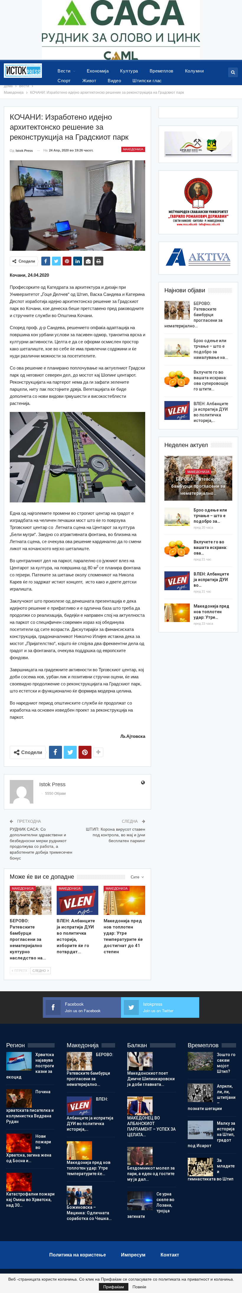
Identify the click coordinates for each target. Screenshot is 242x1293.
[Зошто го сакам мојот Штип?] (200, 1061)
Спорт (64, 80)
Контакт (170, 1254)
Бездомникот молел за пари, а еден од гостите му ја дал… (151, 1174)
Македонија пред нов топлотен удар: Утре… (211, 612)
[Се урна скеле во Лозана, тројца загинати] (140, 1200)
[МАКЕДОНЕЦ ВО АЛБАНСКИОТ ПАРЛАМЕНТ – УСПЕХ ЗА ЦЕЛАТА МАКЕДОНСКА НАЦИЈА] (140, 1105)
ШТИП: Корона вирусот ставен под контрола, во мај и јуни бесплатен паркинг (115, 835)
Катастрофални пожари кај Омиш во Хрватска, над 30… (30, 1200)
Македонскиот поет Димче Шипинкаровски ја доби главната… (151, 1079)
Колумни (194, 70)
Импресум (133, 1254)
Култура (129, 70)
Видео (114, 80)
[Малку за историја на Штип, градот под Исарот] (200, 1130)
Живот (89, 80)
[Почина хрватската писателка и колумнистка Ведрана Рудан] (19, 1098)
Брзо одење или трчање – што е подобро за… (210, 516)
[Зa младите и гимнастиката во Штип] (200, 1167)
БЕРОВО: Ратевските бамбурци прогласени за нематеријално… (193, 314)
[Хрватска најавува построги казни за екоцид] (19, 1061)
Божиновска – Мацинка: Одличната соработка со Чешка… (89, 1213)
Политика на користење (77, 1254)
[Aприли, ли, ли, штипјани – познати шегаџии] (200, 1092)
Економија (98, 70)
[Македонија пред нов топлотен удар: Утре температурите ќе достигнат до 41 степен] (124, 900)
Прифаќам (113, 1286)
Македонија (133, 149)
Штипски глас (147, 80)
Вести (64, 70)
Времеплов (162, 70)
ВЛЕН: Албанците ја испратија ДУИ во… (211, 580)
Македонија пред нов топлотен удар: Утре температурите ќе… (88, 1168)
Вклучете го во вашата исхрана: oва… (210, 547)
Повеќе (139, 1287)
